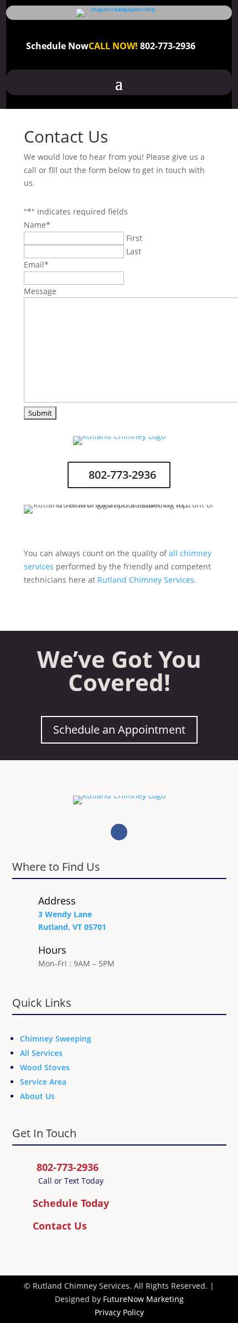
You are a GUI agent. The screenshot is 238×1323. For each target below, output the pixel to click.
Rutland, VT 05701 (72, 927)
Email (36, 264)
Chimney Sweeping (55, 1038)
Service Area (43, 1081)
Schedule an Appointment (119, 729)
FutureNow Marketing (143, 1299)
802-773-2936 (167, 46)
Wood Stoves (45, 1067)
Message (40, 291)
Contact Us (60, 1225)
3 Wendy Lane (65, 914)
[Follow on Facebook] (119, 832)
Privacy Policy (119, 1312)
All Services (41, 1053)
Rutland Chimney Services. (146, 579)
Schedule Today (71, 1203)
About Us (37, 1096)
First (134, 238)
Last (133, 251)
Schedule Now (57, 46)
